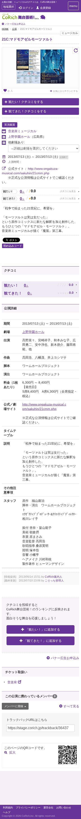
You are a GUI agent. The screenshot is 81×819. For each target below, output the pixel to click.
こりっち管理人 (54, 580)
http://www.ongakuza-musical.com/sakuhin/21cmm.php (44, 407)
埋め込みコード (12, 245)
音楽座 (12, 682)
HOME (5, 29)
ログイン (27, 7)
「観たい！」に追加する (42, 629)
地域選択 (8, 7)
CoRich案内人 (53, 576)
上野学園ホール (19, 136)
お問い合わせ (63, 807)
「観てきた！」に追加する (43, 641)
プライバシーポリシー (28, 807)
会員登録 (45, 7)
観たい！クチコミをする (26, 102)
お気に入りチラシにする (65, 91)
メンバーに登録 (13, 706)
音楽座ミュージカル (22, 131)
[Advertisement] (40, 789)
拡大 (12, 752)
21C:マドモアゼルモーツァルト (27, 39)
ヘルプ (6, 812)
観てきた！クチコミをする (27, 111)
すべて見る (71, 706)
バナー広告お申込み (15, 24)
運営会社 (48, 807)
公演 (14, 29)
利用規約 (8, 807)
